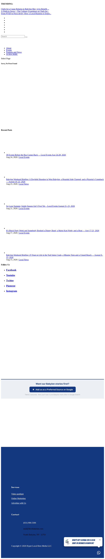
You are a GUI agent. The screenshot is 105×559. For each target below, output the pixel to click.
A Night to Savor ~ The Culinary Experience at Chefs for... (25, 11)
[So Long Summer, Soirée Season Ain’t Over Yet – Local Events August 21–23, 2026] (15, 204)
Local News (24, 184)
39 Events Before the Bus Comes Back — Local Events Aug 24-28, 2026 (36, 155)
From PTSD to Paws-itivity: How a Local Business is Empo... (26, 13)
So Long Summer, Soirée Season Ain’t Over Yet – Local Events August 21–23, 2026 (40, 206)
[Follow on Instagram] (22, 473)
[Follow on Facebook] (12, 473)
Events (9, 50)
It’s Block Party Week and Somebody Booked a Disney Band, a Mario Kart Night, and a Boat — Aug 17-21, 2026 (52, 230)
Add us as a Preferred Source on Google (54, 389)
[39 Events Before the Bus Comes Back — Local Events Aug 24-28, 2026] (15, 152)
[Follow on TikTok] (28, 473)
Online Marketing (18, 498)
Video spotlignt (17, 494)
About (8, 48)
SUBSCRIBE (12, 54)
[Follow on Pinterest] (38, 473)
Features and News (14, 52)
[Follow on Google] (43, 473)
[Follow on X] (17, 473)
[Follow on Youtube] (33, 473)
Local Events (24, 157)
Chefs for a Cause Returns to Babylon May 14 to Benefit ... (25, 9)
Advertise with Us (18, 503)
